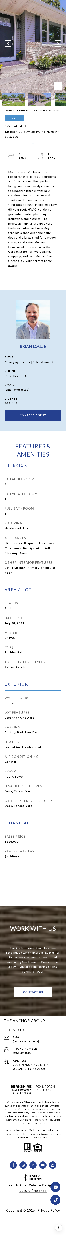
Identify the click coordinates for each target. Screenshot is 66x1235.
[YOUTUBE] (43, 1165)
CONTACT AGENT (33, 415)
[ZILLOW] (52, 1165)
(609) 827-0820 (16, 375)
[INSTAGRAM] (23, 1165)
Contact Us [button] (33, 992)
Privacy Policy (49, 1210)
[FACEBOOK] (13, 1165)
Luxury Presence (33, 1191)
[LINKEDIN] (33, 1165)
